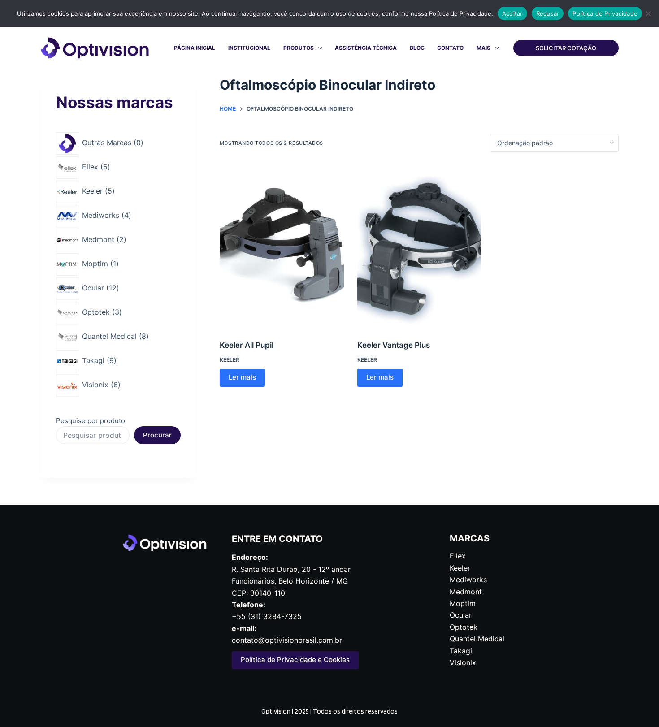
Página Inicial (194, 47)
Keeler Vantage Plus (393, 345)
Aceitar (512, 13)
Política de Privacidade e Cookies (295, 659)
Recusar (547, 13)
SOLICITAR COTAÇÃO (566, 48)
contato (450, 47)
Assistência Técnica (366, 47)
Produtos (298, 47)
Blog (417, 47)
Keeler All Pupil (246, 345)
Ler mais (242, 377)
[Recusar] (647, 13)
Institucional (249, 47)
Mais (483, 47)
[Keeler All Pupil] (282, 246)
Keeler (229, 359)
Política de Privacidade (604, 13)
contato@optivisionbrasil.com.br (287, 640)
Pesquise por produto (90, 420)
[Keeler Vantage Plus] (419, 246)
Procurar (157, 435)
